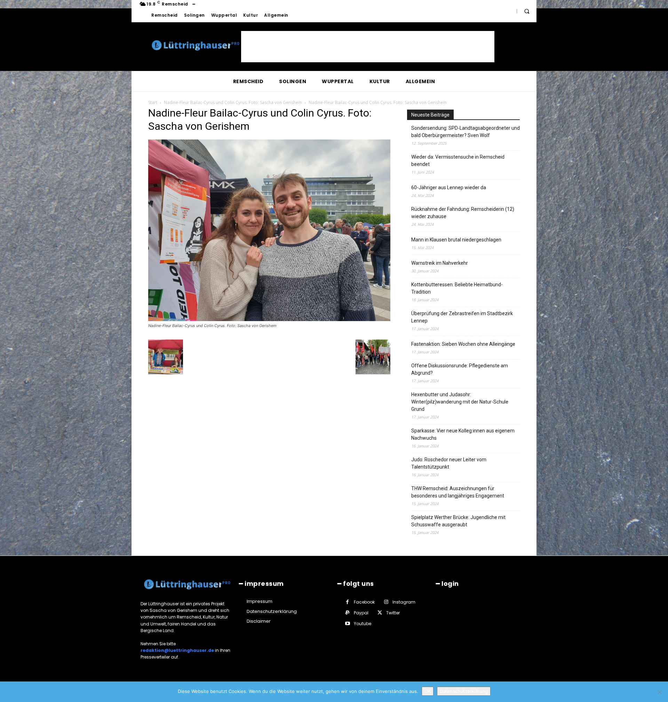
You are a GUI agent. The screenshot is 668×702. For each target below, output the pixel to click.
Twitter (393, 613)
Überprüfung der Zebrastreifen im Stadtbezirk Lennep (462, 317)
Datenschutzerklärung (464, 691)
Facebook (364, 602)
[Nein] (659, 691)
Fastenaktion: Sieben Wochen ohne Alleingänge (463, 344)
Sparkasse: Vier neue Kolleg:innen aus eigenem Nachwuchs (463, 434)
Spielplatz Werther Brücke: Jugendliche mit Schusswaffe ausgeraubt (458, 520)
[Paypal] (347, 612)
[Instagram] (386, 602)
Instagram (403, 602)
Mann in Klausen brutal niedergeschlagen (456, 239)
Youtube (362, 624)
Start (152, 102)
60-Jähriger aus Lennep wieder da (448, 187)
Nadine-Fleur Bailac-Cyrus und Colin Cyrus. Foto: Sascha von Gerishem (233, 102)
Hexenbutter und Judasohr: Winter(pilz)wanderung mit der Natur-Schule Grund (459, 402)
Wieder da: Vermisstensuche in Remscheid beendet (457, 160)
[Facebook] (347, 602)
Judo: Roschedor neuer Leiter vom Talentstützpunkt (448, 463)
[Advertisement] (367, 46)
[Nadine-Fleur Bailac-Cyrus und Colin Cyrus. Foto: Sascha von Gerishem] (269, 319)
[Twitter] (379, 612)
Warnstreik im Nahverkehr (439, 263)
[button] (527, 11)
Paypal (361, 613)
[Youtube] (347, 623)
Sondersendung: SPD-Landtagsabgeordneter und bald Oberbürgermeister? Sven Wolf (465, 131)
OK (427, 691)
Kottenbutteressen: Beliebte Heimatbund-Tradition (457, 288)
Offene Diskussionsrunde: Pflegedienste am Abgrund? (459, 369)
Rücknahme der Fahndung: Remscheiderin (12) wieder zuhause (462, 212)
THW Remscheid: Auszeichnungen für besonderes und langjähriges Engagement (457, 492)
